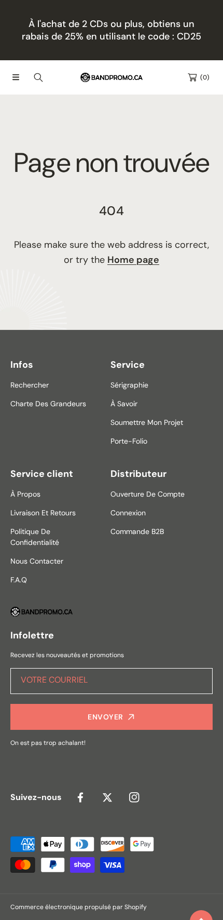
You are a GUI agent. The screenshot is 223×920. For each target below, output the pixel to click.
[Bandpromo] (111, 77)
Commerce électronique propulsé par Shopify (78, 907)
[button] (15, 77)
